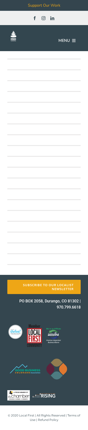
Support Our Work (44, 5)
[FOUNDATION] (13, 32)
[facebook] (35, 18)
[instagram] (43, 18)
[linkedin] (52, 18)
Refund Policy (48, 420)
